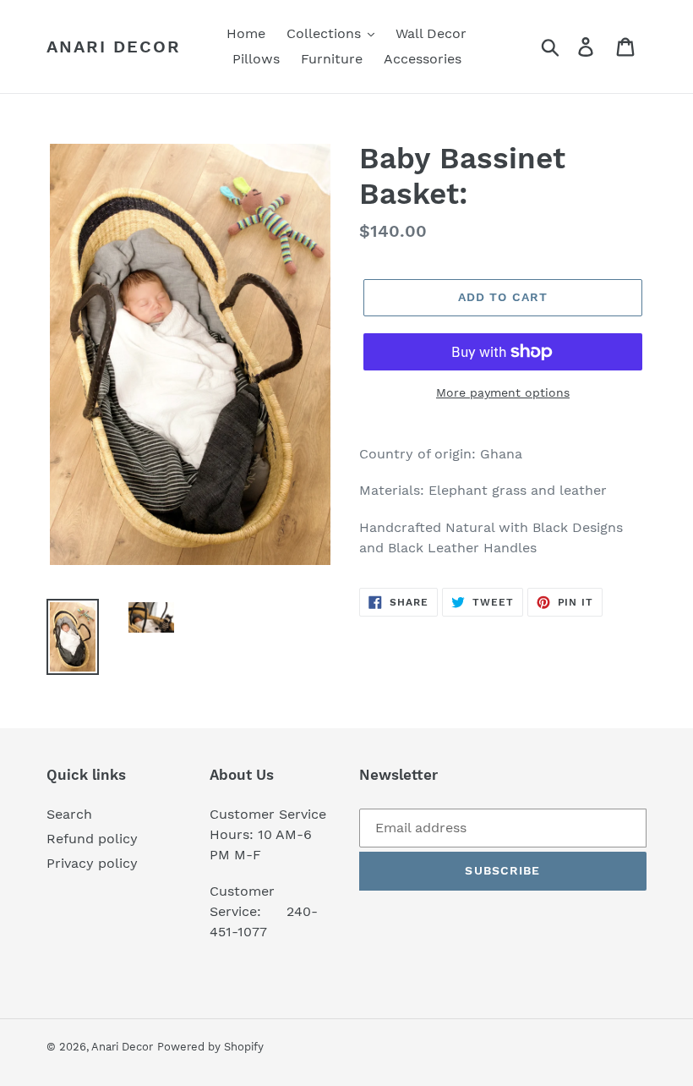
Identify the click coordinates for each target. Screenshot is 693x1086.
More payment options (503, 392)
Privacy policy (92, 863)
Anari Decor (113, 46)
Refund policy (92, 839)
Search (69, 814)
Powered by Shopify (210, 1046)
